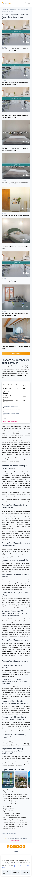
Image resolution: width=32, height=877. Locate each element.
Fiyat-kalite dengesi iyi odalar (11, 813)
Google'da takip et (16, 840)
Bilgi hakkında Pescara (10, 792)
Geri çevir (16, 872)
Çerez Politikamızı (19, 866)
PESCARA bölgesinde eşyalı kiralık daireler (15, 824)
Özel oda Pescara (8, 388)
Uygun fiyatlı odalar (8, 811)
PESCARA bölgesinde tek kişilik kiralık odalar (15, 817)
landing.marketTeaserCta (10, 421)
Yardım (16, 851)
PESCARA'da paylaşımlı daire (11, 815)
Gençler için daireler (8, 809)
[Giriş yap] (26, 3)
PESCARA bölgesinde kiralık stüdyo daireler (15, 822)
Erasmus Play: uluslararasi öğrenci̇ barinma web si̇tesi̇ (15, 9)
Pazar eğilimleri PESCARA (10, 829)
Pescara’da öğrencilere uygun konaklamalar (16, 798)
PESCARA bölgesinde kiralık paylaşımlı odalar (16, 820)
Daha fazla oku (5, 872)
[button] (16, 32)
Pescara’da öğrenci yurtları (11, 801)
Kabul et (25, 872)
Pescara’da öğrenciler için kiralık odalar (15, 796)
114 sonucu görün (16, 353)
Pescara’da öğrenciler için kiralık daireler (15, 794)
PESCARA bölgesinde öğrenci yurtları (13, 826)
